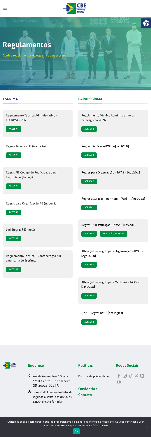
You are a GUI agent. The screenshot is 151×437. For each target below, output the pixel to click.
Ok (76, 431)
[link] (146, 23)
